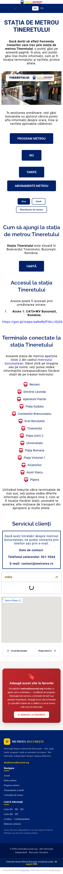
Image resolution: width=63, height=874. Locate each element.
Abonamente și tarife (14, 790)
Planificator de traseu (31, 209)
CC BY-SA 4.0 (55, 870)
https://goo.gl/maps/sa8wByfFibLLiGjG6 (32, 322)
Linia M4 (8, 814)
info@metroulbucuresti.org (16, 762)
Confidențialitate (22, 819)
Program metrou (11, 785)
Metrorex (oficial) (12, 824)
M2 (16, 809)
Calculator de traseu (13, 795)
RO (35, 8)
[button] (15, 8)
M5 (16, 814)
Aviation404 (25, 870)
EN (42, 8)
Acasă (7, 775)
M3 (22, 809)
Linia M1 (8, 809)
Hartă (38, 201)
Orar (24, 201)
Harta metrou (10, 780)
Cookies (8, 819)
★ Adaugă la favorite (31, 715)
